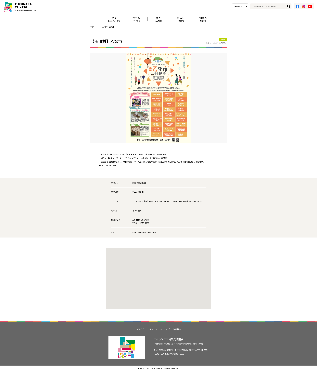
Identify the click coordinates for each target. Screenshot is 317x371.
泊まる (203, 19)
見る (114, 19)
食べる (136, 19)
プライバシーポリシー (145, 329)
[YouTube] (310, 6)
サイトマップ (164, 329)
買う (158, 19)
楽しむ (181, 19)
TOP (92, 27)
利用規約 (177, 329)
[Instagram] (303, 6)
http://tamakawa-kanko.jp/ (144, 232)
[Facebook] (297, 6)
